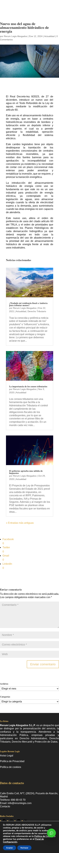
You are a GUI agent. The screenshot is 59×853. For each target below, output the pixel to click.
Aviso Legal (6, 755)
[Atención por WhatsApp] (51, 833)
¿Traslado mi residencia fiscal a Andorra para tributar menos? (28, 304)
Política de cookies (10, 767)
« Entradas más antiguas (20, 523)
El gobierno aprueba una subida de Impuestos (26, 472)
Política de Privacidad (12, 761)
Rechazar (24, 848)
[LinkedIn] (18, 821)
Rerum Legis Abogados (15, 36)
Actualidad (49, 36)
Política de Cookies (44, 836)
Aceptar (9, 848)
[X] (26, 821)
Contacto (5, 806)
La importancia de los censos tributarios (28, 386)
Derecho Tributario (37, 311)
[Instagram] (11, 821)
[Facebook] (4, 821)
